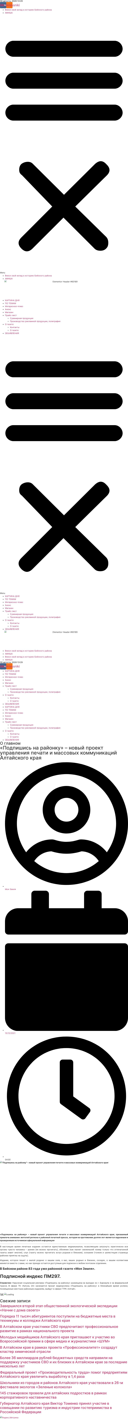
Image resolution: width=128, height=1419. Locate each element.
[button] (64, 144)
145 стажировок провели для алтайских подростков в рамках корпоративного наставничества (53, 1395)
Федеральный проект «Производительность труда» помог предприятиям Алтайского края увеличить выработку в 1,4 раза (63, 1374)
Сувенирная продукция (21, 318)
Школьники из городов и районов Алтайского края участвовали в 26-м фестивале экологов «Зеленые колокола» (61, 1385)
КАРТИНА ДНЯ (12, 300)
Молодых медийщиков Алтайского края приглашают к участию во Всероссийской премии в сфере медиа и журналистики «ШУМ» (57, 1339)
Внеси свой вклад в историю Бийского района (28, 9)
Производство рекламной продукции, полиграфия (35, 321)
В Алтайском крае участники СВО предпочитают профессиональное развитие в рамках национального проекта (59, 1328)
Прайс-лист (11, 315)
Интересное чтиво (14, 306)
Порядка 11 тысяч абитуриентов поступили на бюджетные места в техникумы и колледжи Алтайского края (57, 1318)
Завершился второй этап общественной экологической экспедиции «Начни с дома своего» (58, 1308)
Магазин (9, 312)
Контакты (14, 327)
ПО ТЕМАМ (10, 303)
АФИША (9, 12)
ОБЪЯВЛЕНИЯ (12, 333)
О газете (9, 324)
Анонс (8, 309)
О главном (10, 743)
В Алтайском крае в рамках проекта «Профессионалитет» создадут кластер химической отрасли (58, 1349)
